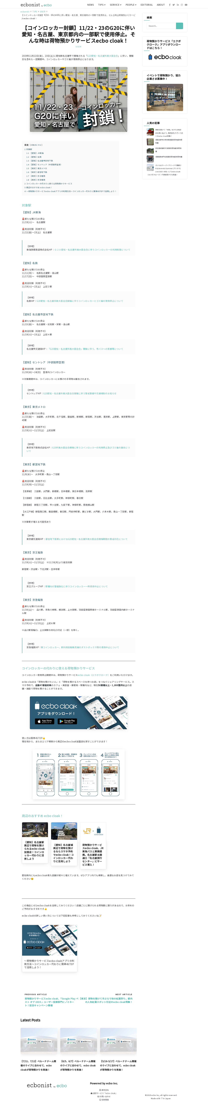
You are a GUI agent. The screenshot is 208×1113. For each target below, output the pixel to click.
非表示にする (36, 145)
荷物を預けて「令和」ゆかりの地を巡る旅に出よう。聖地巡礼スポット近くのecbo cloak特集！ (169, 133)
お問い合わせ (105, 1096)
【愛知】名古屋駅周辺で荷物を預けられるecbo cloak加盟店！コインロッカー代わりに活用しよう (34, 850)
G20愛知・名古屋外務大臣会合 (102, 55)
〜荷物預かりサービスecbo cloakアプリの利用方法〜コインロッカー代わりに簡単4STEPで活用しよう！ (49, 964)
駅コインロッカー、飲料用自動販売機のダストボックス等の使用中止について (80, 647)
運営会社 (105, 1090)
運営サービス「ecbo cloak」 (105, 1093)
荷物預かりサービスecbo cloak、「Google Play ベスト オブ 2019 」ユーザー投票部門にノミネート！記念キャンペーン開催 (51, 1002)
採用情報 (105, 1099)
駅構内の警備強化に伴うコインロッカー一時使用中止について (76, 586)
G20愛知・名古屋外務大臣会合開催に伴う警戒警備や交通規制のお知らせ (79, 393)
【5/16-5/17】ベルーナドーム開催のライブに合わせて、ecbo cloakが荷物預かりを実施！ (118, 1065)
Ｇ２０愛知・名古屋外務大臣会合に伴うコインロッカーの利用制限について (92, 249)
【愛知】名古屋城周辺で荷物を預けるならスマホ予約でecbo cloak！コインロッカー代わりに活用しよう (63, 853)
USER (79, 46)
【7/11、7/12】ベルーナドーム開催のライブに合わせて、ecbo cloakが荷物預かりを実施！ (38, 1065)
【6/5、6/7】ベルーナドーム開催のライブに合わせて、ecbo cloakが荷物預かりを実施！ (78, 1065)
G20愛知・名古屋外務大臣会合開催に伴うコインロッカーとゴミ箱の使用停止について (80, 300)
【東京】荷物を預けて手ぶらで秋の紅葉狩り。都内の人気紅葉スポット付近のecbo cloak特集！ (106, 1000)
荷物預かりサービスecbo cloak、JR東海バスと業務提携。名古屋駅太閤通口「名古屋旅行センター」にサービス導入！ (93, 854)
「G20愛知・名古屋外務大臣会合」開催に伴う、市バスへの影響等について (85, 348)
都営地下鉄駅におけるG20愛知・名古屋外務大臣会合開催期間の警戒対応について (87, 538)
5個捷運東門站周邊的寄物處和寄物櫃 (168, 157)
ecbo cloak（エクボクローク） (94, 674)
